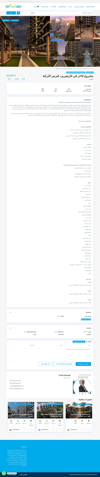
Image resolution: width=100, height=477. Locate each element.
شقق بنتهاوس (86, 68)
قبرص (70, 6)
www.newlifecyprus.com (17, 388)
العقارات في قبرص (79, 6)
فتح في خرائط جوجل (86, 319)
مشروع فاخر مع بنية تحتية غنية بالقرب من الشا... (81, 415)
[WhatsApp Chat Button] (4, 473)
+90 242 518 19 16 (16, 380)
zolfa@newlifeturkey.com (18, 386)
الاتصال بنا (53, 6)
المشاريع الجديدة (79, 68)
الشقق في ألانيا (23, 474)
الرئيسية (91, 68)
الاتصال (63, 364)
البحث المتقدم (44, 6)
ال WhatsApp (45, 364)
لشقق (74, 68)
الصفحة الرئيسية (90, 6)
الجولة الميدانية (62, 6)
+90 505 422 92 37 (16, 383)
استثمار (91, 72)
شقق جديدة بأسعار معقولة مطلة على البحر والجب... (51, 415)
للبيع (88, 72)
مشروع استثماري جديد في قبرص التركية (22, 415)
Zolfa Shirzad (65, 375)
